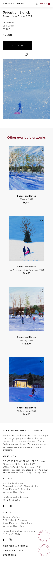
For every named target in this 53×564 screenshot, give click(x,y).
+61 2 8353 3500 (11, 500)
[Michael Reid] (18, 3)
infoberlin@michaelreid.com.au (19, 531)
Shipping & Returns (16, 546)
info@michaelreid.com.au (16, 497)
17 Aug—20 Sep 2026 (24, 472)
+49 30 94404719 (11, 534)
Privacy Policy (13, 550)
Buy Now (17, 45)
